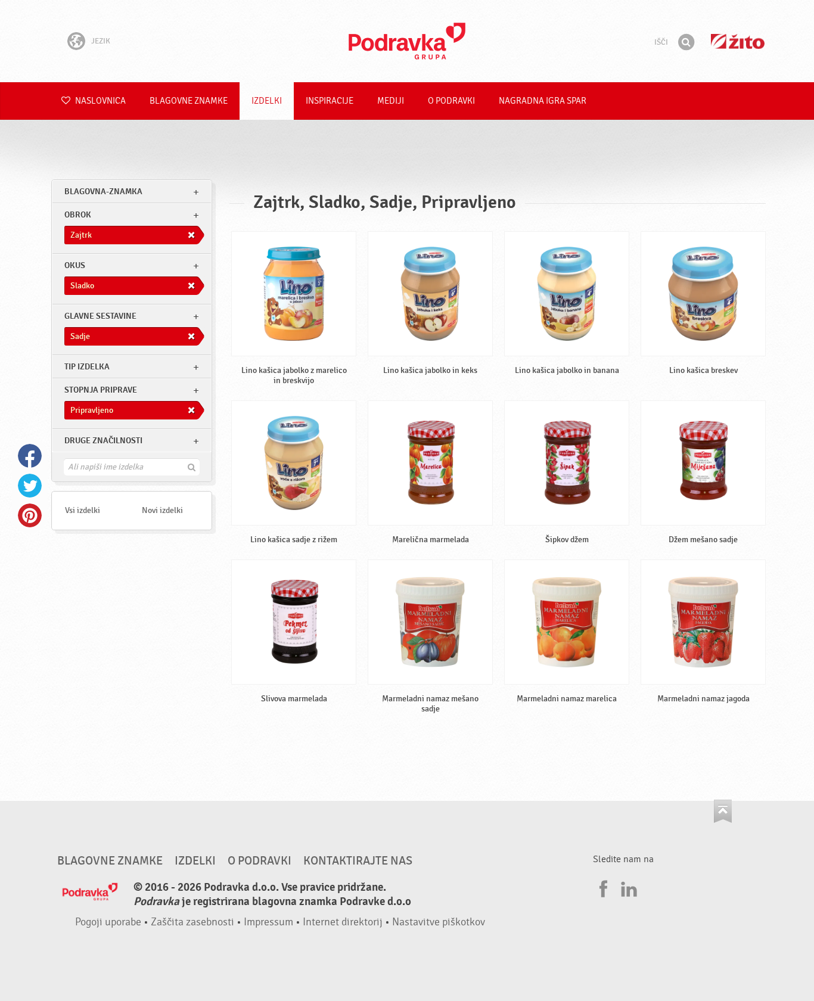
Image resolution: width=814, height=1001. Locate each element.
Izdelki (266, 101)
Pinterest (30, 515)
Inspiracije (329, 101)
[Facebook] (602, 887)
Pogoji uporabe (108, 922)
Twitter (30, 486)
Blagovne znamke (189, 101)
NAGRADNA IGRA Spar (542, 101)
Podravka (407, 41)
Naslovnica (99, 101)
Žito (738, 41)
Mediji (390, 101)
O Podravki (451, 101)
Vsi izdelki (82, 510)
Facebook (30, 456)
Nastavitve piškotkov (438, 922)
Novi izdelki (162, 510)
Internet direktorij (343, 922)
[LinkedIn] (627, 887)
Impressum (268, 922)
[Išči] (685, 42)
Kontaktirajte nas (357, 861)
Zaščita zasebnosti (192, 922)
